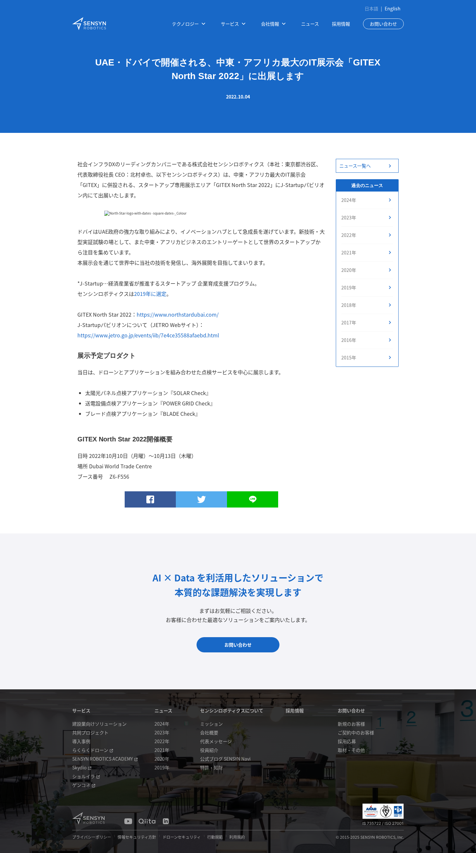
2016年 (348, 340)
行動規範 (215, 837)
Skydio (79, 767)
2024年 (348, 200)
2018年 (348, 305)
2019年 (348, 287)
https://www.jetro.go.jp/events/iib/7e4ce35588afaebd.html (148, 335)
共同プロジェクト (90, 732)
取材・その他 (351, 750)
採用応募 (347, 741)
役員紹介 (209, 750)
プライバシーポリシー (91, 837)
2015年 (348, 357)
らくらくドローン (90, 750)
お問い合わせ (383, 23)
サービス (81, 710)
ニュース (310, 23)
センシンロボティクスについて (231, 710)
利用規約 (237, 837)
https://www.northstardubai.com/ (178, 314)
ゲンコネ (81, 785)
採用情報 (341, 23)
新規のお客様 (351, 723)
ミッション (211, 723)
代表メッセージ (216, 741)
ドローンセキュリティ (182, 837)
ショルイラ (83, 776)
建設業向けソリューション (99, 723)
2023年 (348, 217)
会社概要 (209, 732)
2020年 (348, 270)
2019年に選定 (150, 294)
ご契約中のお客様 (356, 732)
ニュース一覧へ (355, 165)
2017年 (348, 322)
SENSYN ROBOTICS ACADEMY (102, 758)
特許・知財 (211, 767)
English (393, 8)
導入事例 (81, 741)
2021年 (348, 252)
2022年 (348, 235)
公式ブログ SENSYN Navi (225, 758)
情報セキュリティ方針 (137, 837)
